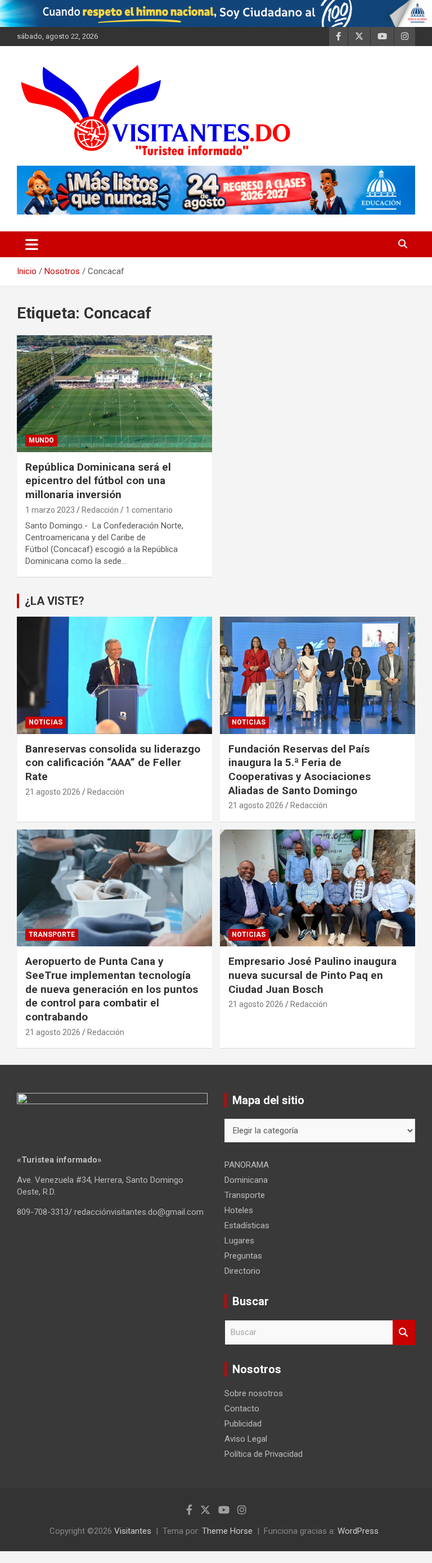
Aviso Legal (245, 1439)
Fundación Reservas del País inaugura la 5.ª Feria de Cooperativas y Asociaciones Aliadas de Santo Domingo (299, 769)
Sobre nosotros (253, 1393)
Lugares (239, 1241)
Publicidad (243, 1424)
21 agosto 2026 (52, 791)
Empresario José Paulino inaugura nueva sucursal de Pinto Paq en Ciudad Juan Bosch (312, 975)
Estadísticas (246, 1225)
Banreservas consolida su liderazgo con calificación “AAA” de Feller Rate (112, 762)
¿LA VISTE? (54, 601)
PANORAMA (246, 1165)
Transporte (52, 934)
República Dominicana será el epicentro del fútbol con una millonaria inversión (98, 481)
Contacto (241, 1408)
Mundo (41, 440)
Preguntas (243, 1256)
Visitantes (132, 1531)
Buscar (404, 1332)
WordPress (358, 1531)
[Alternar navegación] (32, 244)
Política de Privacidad (263, 1454)
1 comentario (149, 509)
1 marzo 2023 (50, 509)
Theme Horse (227, 1531)
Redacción (100, 509)
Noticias (45, 722)
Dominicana (246, 1180)
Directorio (242, 1271)
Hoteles (238, 1210)
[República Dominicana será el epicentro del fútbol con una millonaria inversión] (114, 393)
